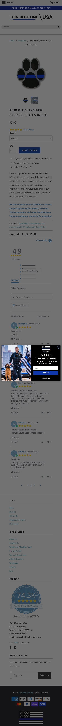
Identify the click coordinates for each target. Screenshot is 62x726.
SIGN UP (46, 373)
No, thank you (46, 378)
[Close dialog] (58, 347)
